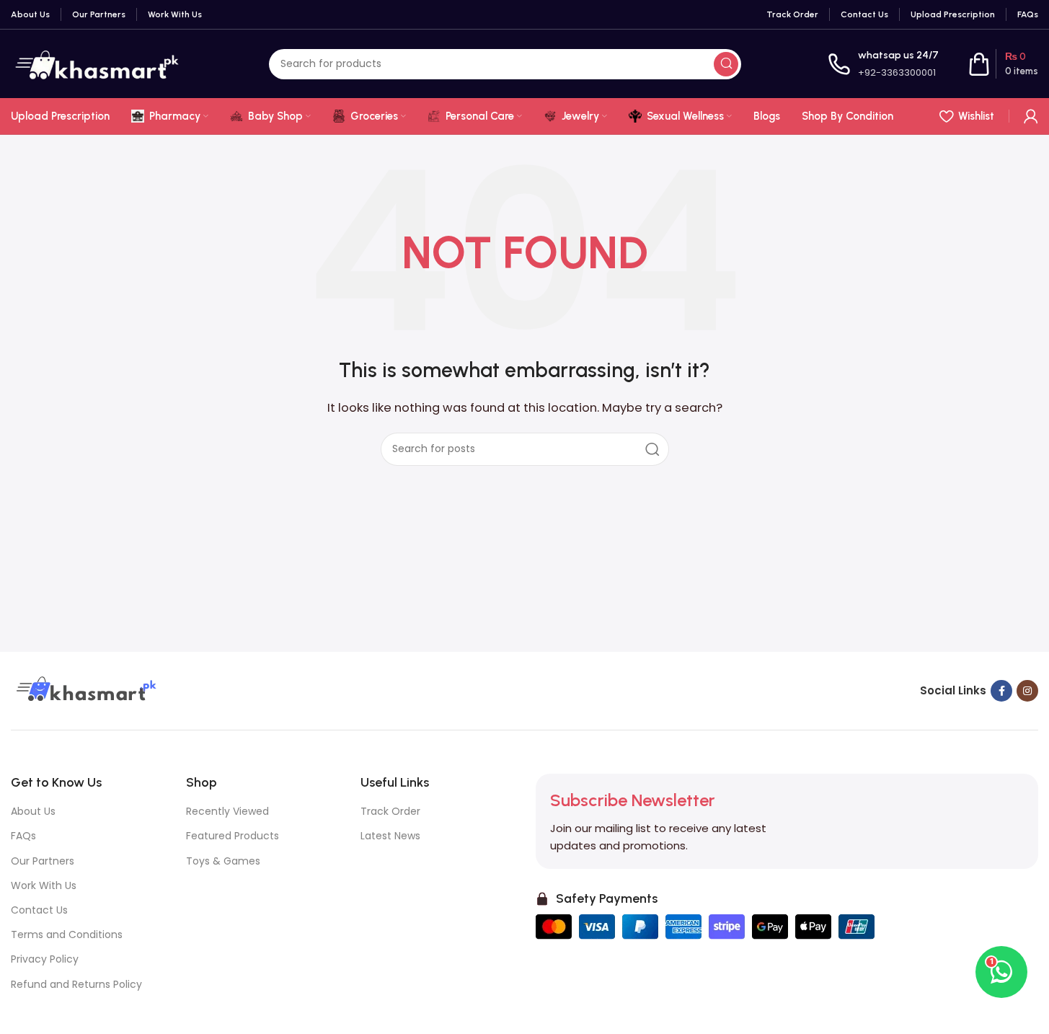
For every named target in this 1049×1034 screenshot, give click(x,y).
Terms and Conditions (67, 934)
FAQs (23, 835)
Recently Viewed (227, 811)
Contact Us (39, 910)
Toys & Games (223, 861)
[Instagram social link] (1027, 691)
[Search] (726, 64)
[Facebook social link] (1001, 691)
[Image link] (84, 689)
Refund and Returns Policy (76, 984)
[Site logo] (96, 63)
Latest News (390, 835)
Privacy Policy (45, 959)
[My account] (1031, 116)
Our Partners (42, 861)
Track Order (390, 811)
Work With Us (43, 885)
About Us (33, 811)
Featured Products (232, 835)
